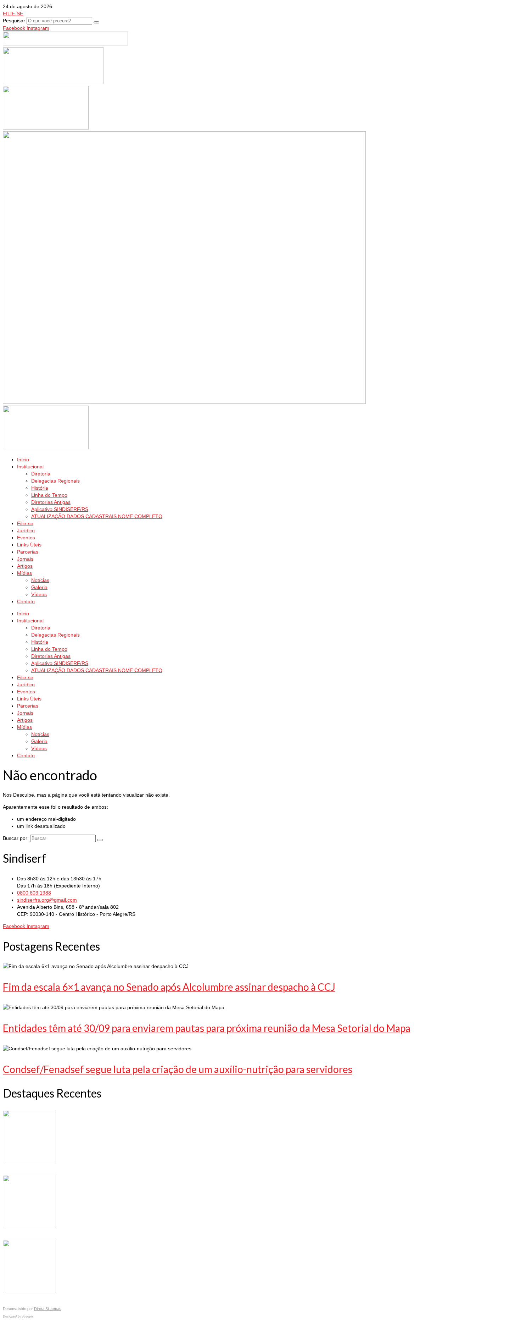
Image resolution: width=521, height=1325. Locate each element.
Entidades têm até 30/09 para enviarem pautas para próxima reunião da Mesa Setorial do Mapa (206, 1028)
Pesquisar (14, 20)
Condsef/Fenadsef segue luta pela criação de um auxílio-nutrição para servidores (177, 1069)
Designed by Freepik (18, 1316)
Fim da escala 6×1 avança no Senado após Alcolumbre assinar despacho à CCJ (169, 987)
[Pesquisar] (96, 22)
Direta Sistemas (47, 1309)
